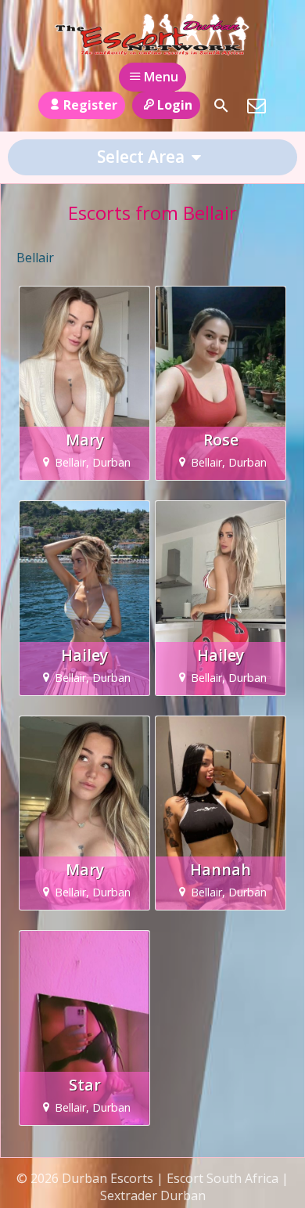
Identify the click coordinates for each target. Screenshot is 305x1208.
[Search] (221, 106)
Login (174, 105)
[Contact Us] (256, 106)
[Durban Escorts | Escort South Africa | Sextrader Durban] (152, 34)
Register (90, 105)
